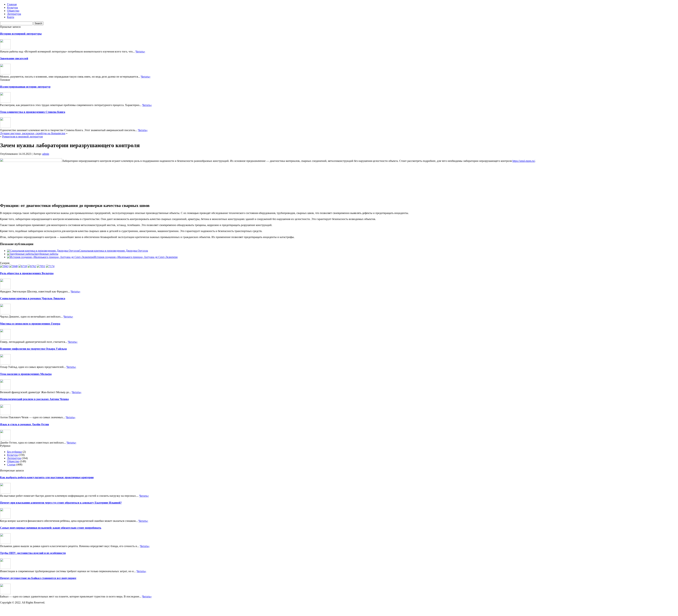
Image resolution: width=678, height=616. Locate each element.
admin (45, 153)
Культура (12, 7)
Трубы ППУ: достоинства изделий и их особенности (33, 553)
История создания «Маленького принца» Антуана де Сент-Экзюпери (136, 257)
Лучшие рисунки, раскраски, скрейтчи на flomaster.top (32, 133)
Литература (14, 13)
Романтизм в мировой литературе (22, 136)
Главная (12, 4)
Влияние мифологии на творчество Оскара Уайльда (33, 348)
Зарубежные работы (46, 253)
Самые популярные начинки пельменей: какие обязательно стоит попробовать (50, 527)
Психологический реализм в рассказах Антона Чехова (34, 399)
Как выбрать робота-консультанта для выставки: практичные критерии (47, 477)
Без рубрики (14, 451)
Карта (10, 17)
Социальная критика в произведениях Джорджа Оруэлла (113, 250)
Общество (13, 10)
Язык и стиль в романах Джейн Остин (24, 424)
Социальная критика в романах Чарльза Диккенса (32, 298)
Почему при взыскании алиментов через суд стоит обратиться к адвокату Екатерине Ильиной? (61, 502)
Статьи (11, 464)
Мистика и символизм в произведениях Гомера (30, 323)
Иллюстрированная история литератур (25, 86)
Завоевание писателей (14, 58)
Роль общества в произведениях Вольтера (26, 273)
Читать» (140, 51)
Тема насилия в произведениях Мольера (26, 374)
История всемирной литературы (21, 33)
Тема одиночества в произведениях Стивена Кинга (32, 111)
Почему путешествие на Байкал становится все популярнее (38, 578)
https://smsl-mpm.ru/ (523, 160)
